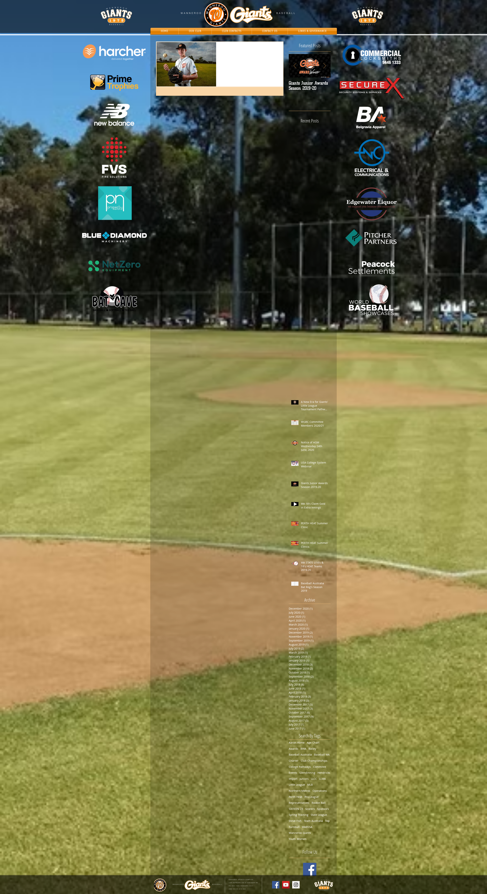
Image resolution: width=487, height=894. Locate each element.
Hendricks (324, 772)
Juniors (304, 779)
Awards (293, 748)
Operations (320, 791)
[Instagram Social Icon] (296, 884)
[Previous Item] (295, 66)
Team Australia (313, 821)
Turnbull (294, 827)
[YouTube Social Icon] (286, 884)
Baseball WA (322, 754)
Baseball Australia (300, 754)
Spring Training (298, 815)
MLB (310, 784)
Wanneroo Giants (300, 833)
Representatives (299, 803)
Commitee (319, 767)
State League (319, 815)
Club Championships (314, 760)
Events (293, 772)
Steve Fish (295, 821)
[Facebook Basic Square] (309, 869)
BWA (303, 748)
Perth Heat (295, 797)
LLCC (314, 779)
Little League (297, 784)
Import (293, 779)
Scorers (310, 809)
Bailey (312, 748)
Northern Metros (299, 791)
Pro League (312, 797)
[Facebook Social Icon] (275, 884)
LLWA (322, 779)
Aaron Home (297, 742)
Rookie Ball (318, 803)
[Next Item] (324, 66)
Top (327, 821)
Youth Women (297, 839)
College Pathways (300, 767)
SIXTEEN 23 (296, 809)
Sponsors (323, 809)
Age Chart (313, 742)
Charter (293, 760)
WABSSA (307, 827)
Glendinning (307, 772)
